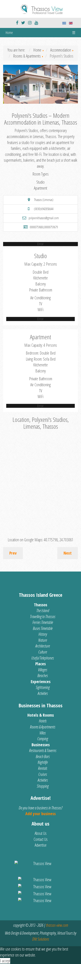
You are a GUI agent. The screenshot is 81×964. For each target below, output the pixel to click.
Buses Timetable (43, 628)
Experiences (40, 681)
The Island (42, 610)
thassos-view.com (57, 925)
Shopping (43, 786)
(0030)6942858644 (43, 209)
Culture (42, 652)
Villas (42, 733)
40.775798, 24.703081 (58, 540)
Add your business (40, 813)
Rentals (42, 768)
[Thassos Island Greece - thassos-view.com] (40, 8)
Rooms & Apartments (42, 727)
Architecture (42, 646)
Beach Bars (43, 756)
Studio (40, 182)
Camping (42, 738)
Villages (42, 670)
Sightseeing (43, 687)
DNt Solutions (40, 939)
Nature (42, 640)
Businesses (41, 744)
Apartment (40, 188)
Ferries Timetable (42, 622)
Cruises (42, 774)
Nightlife (43, 762)
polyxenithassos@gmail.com (44, 218)
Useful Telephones (42, 658)
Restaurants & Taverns (42, 750)
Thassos (40, 605)
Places (40, 664)
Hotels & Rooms (40, 715)
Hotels (43, 721)
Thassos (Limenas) (43, 199)
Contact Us (41, 839)
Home (9, 32)
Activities (43, 693)
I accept (5, 961)
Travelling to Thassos (42, 616)
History (42, 634)
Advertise (41, 845)
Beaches (42, 675)
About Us (41, 833)
